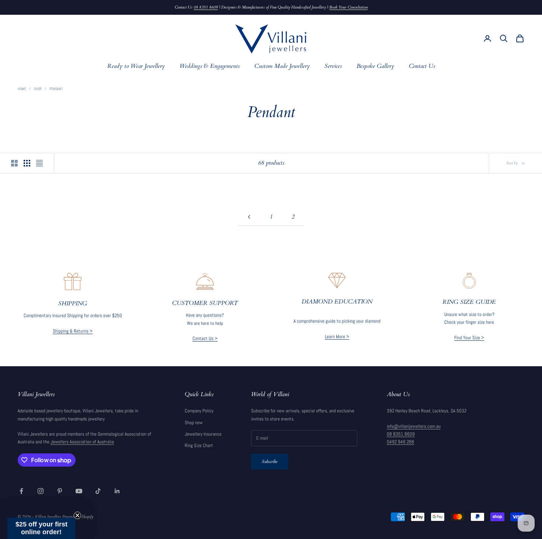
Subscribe (270, 461)
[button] (41, 528)
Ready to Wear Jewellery (136, 66)
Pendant (56, 88)
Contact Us (422, 66)
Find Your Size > (469, 337)
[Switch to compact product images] (39, 163)
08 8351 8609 (206, 7)
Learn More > (337, 336)
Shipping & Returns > (73, 331)
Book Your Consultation (348, 7)
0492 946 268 (400, 442)
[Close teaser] (77, 515)
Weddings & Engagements (210, 66)
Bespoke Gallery (375, 66)
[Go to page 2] (249, 217)
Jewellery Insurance (203, 434)
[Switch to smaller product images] (27, 163)
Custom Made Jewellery (282, 66)
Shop (38, 88)
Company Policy (199, 411)
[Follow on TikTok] (98, 491)
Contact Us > (205, 338)
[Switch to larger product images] (14, 163)
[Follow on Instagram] (40, 491)
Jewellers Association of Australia (82, 442)
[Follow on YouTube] (79, 491)
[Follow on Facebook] (21, 491)
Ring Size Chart (199, 445)
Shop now (194, 422)
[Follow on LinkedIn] (117, 491)
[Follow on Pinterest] (59, 491)
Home (22, 88)
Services (333, 66)
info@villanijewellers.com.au (414, 426)
